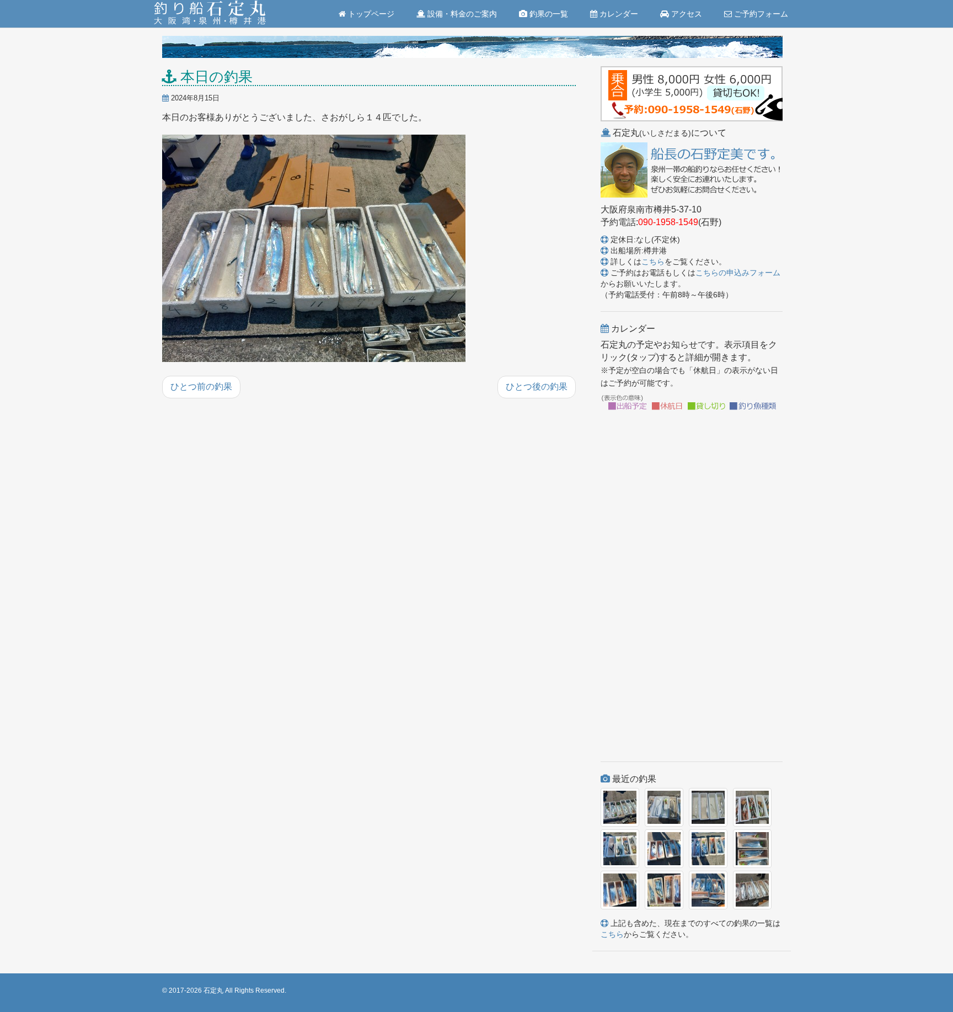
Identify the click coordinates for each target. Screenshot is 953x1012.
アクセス (685, 13)
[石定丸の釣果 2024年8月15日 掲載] (313, 249)
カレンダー (617, 13)
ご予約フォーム (760, 13)
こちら (653, 261)
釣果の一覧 (547, 13)
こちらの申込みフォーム (737, 272)
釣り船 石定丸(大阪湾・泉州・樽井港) (210, 14)
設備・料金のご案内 (461, 13)
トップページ (370, 13)
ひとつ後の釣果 (536, 386)
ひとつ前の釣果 (201, 386)
